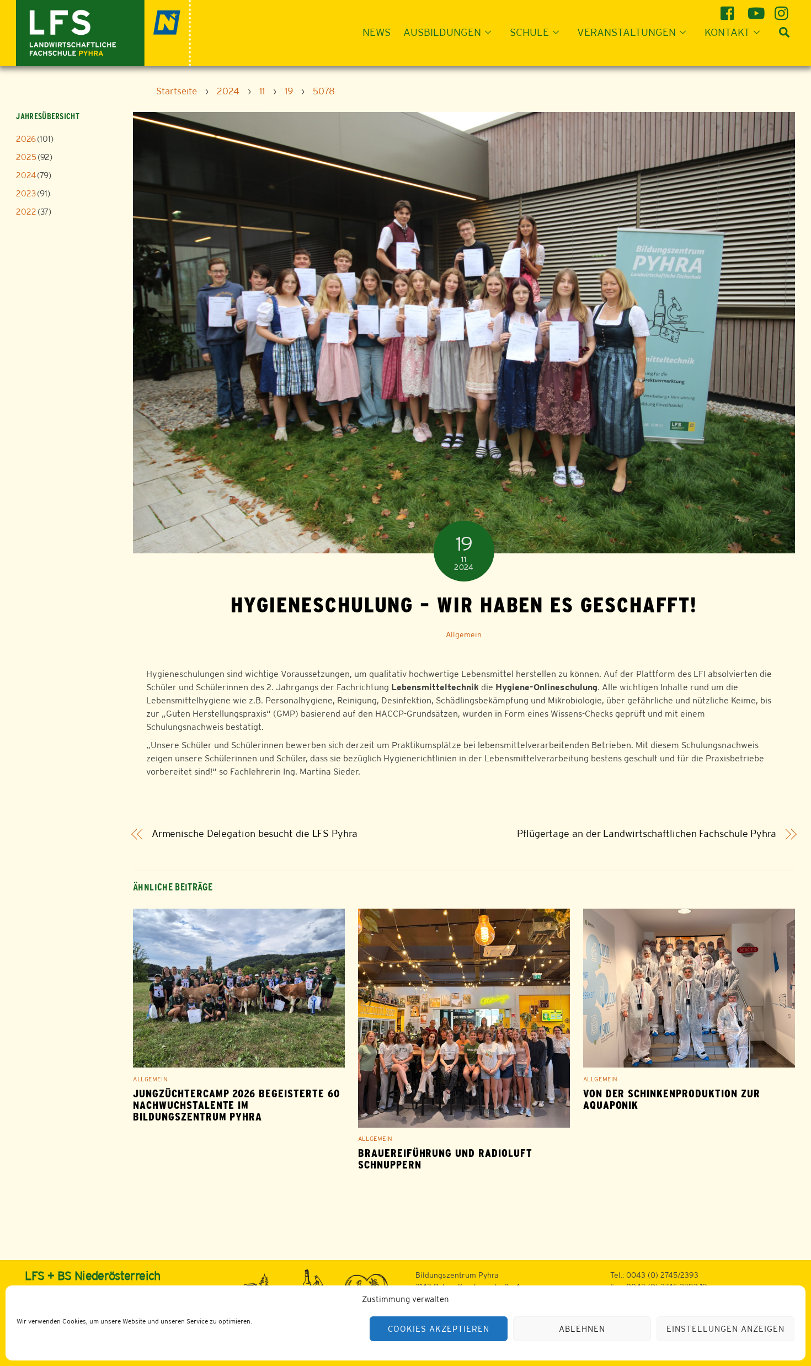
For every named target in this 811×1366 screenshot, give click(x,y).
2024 (26, 175)
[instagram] (783, 9)
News (376, 32)
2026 (26, 138)
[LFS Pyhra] (103, 31)
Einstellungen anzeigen (725, 1328)
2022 (26, 211)
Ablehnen (582, 1328)
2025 (26, 157)
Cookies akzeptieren (438, 1328)
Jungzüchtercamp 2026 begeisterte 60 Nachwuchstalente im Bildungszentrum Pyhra (236, 1105)
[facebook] (729, 9)
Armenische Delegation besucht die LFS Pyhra (255, 833)
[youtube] (756, 9)
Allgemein (464, 634)
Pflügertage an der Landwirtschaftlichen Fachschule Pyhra (646, 833)
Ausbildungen (442, 32)
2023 (26, 193)
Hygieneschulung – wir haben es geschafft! (464, 604)
